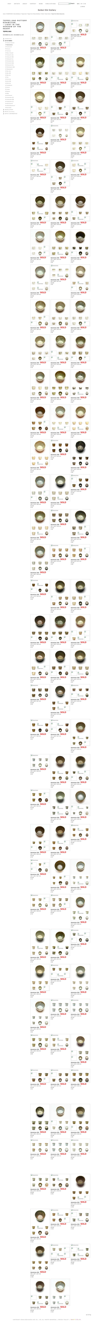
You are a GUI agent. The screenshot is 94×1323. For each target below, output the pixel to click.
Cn (85, 3)
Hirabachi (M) (10, 63)
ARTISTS (17, 3)
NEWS (41, 3)
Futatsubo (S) (10, 97)
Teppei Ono (23, 13)
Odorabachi (10, 103)
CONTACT (33, 3)
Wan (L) (9, 75)
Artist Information (11, 113)
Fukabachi (9, 85)
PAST (9, 3)
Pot (7, 77)
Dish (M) (9, 81)
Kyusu (8, 91)
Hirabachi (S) (10, 60)
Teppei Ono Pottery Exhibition (34, 13)
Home (4, 13)
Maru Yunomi (10, 52)
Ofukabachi (10, 69)
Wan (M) (9, 73)
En (78, 3)
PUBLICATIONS (51, 3)
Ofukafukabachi (11, 105)
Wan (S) (9, 71)
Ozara (8, 87)
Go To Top (88, 1314)
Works (42, 13)
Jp (81, 3)
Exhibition (8, 38)
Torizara (9, 50)
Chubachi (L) (10, 58)
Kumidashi (9, 95)
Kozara (8, 48)
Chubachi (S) (10, 54)
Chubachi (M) (10, 56)
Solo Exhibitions (17, 13)
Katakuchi (9, 46)
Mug (8, 93)
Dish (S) (9, 79)
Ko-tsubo (9, 107)
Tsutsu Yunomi (10, 42)
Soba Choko (47, 13)
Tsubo (8, 89)
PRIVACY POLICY (63, 1319)
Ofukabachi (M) (11, 67)
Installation (9, 109)
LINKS (83, 6)
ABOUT (25, 3)
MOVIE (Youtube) (9, 111)
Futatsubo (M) (10, 99)
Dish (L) (9, 83)
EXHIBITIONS (9, 13)
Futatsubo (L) (10, 101)
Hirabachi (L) (10, 65)
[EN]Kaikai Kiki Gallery (47, 9)
